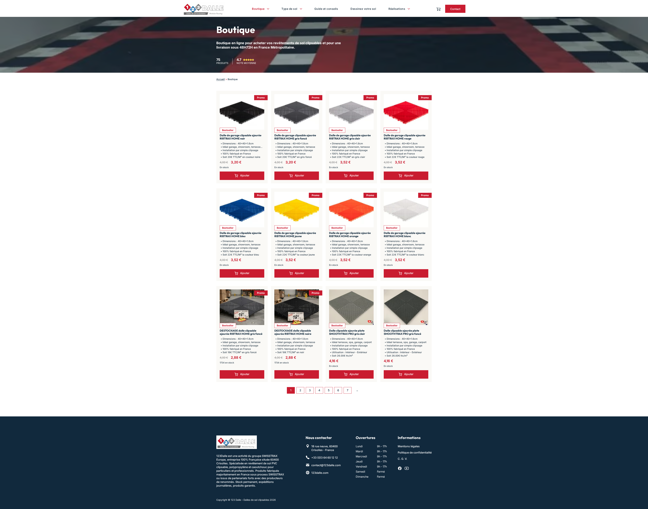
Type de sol (289, 8)
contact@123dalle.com (326, 465)
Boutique (258, 8)
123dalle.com (319, 472)
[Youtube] (407, 468)
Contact (455, 9)
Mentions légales (409, 446)
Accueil (220, 79)
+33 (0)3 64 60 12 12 (324, 457)
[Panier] (439, 9)
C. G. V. (402, 458)
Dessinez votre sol (363, 8)
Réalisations (396, 8)
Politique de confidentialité (415, 452)
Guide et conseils (326, 8)
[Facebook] (400, 468)
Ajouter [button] (244, 175)
